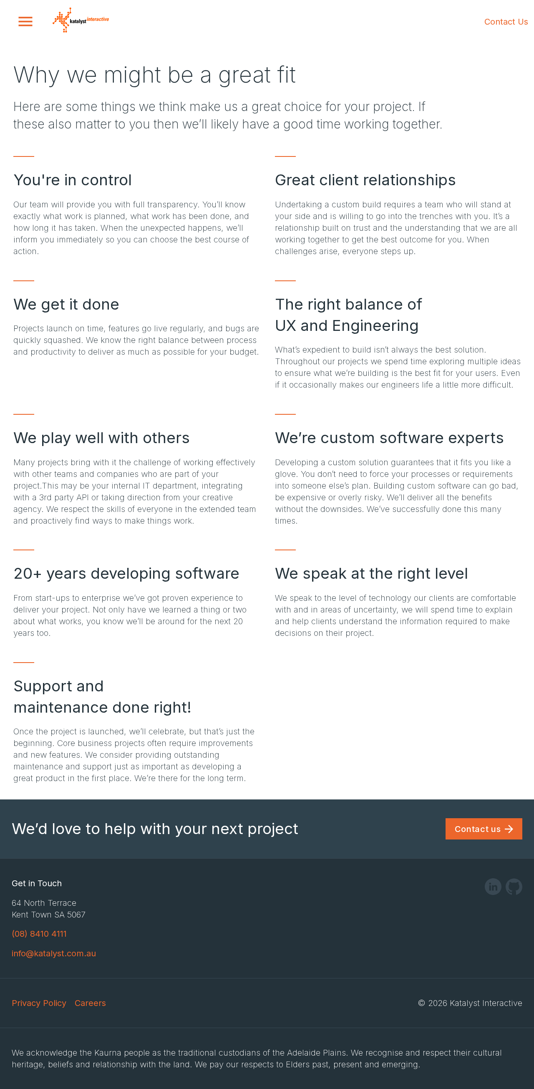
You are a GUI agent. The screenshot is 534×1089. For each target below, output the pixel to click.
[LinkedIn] (493, 889)
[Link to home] (81, 22)
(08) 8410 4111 (39, 934)
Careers (90, 1003)
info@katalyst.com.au (54, 953)
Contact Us (506, 22)
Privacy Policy (39, 1003)
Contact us (478, 829)
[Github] (514, 889)
